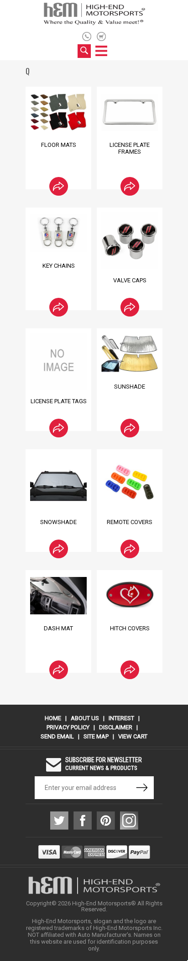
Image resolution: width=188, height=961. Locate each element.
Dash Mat (58, 628)
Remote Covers (129, 522)
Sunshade (129, 386)
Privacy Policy (68, 727)
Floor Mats (58, 144)
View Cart (132, 736)
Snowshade (58, 522)
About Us (85, 718)
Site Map (96, 736)
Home (53, 718)
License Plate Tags (59, 401)
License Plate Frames (130, 148)
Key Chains (58, 265)
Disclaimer (115, 727)
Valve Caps (129, 280)
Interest (121, 718)
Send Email (57, 736)
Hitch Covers (130, 628)
